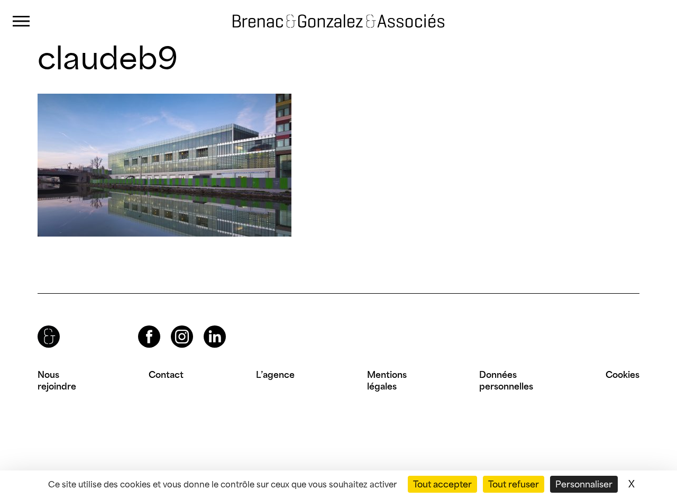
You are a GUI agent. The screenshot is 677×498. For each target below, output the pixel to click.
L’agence (275, 374)
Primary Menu (21, 21)
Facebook (140, 325)
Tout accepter (442, 484)
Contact (166, 374)
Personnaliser (583, 484)
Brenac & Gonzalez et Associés (314, 11)
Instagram (172, 325)
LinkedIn (205, 325)
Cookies (622, 374)
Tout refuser (513, 484)
